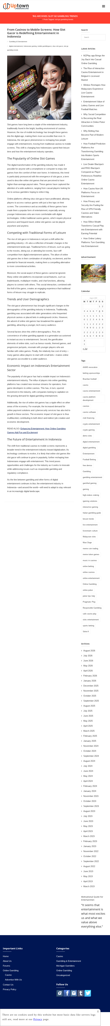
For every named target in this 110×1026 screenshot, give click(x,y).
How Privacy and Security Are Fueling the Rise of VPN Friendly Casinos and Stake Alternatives (92, 209)
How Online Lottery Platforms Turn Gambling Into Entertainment (93, 242)
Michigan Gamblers (65, 966)
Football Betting (89, 459)
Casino (8, 975)
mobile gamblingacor (45, 46)
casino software (89, 412)
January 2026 (89, 680)
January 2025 (89, 741)
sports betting (88, 626)
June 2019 (88, 871)
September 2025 (91, 701)
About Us (7, 961)
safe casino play (89, 614)
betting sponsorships (91, 373)
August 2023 (89, 811)
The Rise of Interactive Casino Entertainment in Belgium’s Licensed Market (92, 74)
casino (85, 385)
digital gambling (89, 448)
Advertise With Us (13, 979)
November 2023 (90, 796)
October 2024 (89, 751)
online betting (88, 566)
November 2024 (90, 746)
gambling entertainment (92, 477)
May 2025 (88, 721)
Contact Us (8, 984)
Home (39, 19)
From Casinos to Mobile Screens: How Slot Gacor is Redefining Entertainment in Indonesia (36, 33)
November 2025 (90, 690)
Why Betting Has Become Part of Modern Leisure (92, 135)
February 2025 (90, 736)
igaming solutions (90, 501)
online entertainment (91, 578)
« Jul (85, 349)
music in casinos (90, 560)
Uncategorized (63, 975)
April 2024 (88, 781)
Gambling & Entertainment (18, 41)
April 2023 (88, 831)
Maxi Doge (87, 542)
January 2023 (89, 846)
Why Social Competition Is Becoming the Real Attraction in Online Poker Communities (93, 120)
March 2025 (89, 731)
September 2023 (91, 806)
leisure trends (88, 519)
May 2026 (88, 665)
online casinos (89, 572)
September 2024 (91, 756)
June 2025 (88, 716)
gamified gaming (89, 483)
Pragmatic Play (89, 602)
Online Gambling (90, 584)
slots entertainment (91, 620)
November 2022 (90, 851)
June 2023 (88, 821)
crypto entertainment (91, 424)
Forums (6, 966)
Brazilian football (90, 379)
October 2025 (89, 696)
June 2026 (88, 660)
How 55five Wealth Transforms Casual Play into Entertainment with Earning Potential (92, 228)
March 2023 (89, 836)
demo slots (87, 436)
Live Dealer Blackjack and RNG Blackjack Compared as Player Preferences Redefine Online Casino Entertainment (92, 174)
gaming (86, 489)
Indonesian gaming (30, 46)
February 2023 (90, 841)
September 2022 (91, 861)
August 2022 (89, 866)
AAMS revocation (90, 367)
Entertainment (88, 454)
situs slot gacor (57, 46)
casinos (86, 406)
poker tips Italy (89, 596)
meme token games (91, 554)
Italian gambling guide (92, 513)
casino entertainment (91, 391)
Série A (86, 631)
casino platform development (89, 398)
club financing (88, 418)
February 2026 (90, 675)
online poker (88, 590)
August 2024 (89, 761)
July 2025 (87, 711)
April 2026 (88, 670)
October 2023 (89, 801)
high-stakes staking (91, 495)
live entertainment (90, 525)
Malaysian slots (89, 537)
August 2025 (89, 706)
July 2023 (87, 816)
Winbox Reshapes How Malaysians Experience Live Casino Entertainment (93, 91)
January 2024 (89, 791)
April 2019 (88, 881)
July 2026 (87, 655)
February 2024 (90, 786)
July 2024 (87, 766)
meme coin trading (90, 548)
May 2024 (88, 776)
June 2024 (88, 771)
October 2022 (89, 856)
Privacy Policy (9, 989)
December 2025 (90, 685)
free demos (87, 465)
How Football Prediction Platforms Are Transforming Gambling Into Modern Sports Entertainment (93, 151)
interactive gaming (90, 507)
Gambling (87, 471)
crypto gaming (89, 430)
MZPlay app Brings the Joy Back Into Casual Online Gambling (93, 59)
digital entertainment (16, 46)
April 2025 (88, 726)
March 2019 (89, 886)
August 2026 (89, 650)
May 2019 (88, 876)
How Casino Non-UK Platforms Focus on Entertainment (92, 192)
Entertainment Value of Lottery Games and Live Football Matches (92, 105)
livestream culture (90, 531)
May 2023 (88, 826)
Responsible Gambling (92, 608)
